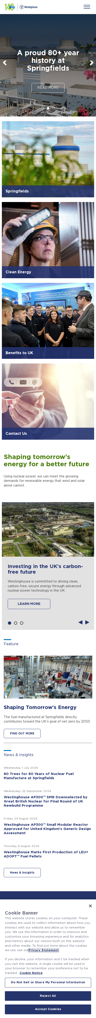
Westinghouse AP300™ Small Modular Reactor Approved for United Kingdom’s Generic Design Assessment (47, 829)
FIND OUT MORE (22, 733)
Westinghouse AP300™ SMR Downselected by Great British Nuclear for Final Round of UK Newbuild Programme (45, 801)
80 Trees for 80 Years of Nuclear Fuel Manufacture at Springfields (39, 776)
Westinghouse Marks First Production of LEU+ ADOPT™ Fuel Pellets (46, 854)
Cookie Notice (31, 973)
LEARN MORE (29, 604)
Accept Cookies (48, 1009)
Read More (48, 87)
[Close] (90, 906)
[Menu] (87, 6)
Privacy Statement (43, 950)
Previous (5, 67)
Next (91, 67)
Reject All (48, 995)
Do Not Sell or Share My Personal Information (48, 982)
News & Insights (22, 872)
